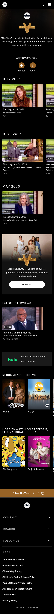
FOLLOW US (11, 540)
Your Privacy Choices (13, 559)
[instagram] (42, 493)
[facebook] (38, 493)
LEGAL (7, 552)
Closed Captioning (12, 571)
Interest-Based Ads (12, 565)
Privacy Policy (9, 600)
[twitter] (33, 493)
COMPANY (10, 517)
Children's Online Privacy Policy (19, 577)
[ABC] (4, 5)
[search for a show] (42, 4)
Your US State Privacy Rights (17, 582)
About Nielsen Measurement (17, 588)
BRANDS (9, 529)
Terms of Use (9, 594)
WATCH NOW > (29, 361)
